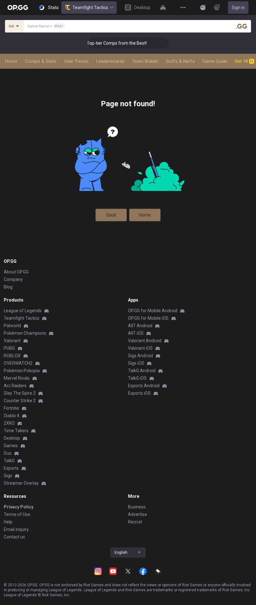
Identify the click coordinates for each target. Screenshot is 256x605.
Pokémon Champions (25, 333)
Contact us (14, 536)
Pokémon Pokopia (22, 370)
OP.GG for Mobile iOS (148, 318)
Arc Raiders (15, 385)
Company (13, 279)
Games (11, 445)
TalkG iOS (137, 378)
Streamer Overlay (21, 483)
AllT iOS (136, 333)
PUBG (9, 348)
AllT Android (140, 325)
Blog (8, 286)
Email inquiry (16, 529)
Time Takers (16, 430)
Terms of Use (17, 514)
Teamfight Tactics (90, 7)
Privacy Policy (18, 506)
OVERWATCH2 (18, 363)
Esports (11, 468)
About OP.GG (16, 271)
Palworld (12, 325)
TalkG (9, 460)
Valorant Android (144, 340)
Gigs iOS (136, 363)
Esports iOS (139, 393)
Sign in (238, 7)
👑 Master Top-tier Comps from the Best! (101, 43)
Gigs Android (140, 355)
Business (137, 506)
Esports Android (144, 385)
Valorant (12, 340)
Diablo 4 (11, 415)
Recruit (135, 521)
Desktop (12, 438)
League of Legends (23, 310)
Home (145, 215)
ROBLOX (12, 355)
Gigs (8, 475)
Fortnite (11, 408)
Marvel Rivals (17, 378)
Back (111, 215)
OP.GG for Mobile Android (152, 310)
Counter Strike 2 (20, 400)
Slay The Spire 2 (20, 393)
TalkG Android (141, 370)
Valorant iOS (140, 348)
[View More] (183, 7)
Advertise (137, 514)
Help (8, 521)
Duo (8, 453)
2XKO (9, 423)
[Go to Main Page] (18, 7)
